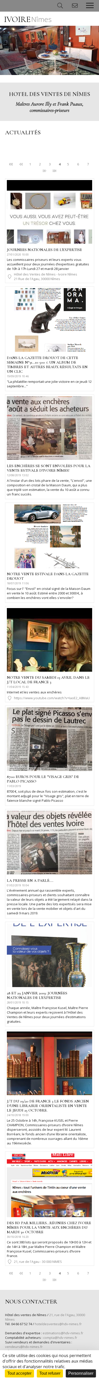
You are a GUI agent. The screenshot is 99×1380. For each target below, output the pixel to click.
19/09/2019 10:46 (18, 376)
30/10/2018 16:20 (18, 1237)
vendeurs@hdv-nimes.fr (24, 1346)
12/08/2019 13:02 (18, 475)
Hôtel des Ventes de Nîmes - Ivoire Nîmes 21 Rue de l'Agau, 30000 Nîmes (45, 276)
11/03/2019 (14, 786)
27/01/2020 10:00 (18, 254)
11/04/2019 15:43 (18, 687)
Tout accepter (19, 1373)
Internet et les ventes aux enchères (34, 692)
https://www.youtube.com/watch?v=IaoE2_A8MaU (52, 698)
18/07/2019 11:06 (18, 583)
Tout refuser (49, 1373)
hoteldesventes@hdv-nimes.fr (58, 1324)
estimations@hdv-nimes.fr (63, 1333)
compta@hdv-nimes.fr (60, 1337)
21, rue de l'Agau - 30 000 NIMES (38, 1261)
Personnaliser (80, 1373)
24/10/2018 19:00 (18, 1115)
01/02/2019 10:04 (18, 885)
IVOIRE (28, 19)
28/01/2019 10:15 (18, 1002)
